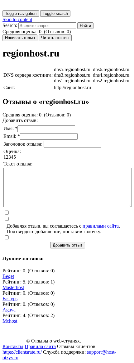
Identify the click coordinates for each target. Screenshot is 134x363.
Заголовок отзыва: (23, 144)
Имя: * (10, 128)
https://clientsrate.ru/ (22, 352)
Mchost (9, 321)
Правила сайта (40, 346)
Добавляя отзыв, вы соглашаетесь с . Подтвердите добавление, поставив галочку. (63, 228)
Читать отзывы (55, 37)
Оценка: (12, 151)
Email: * (11, 136)
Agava (9, 309)
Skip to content (17, 19)
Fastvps (9, 298)
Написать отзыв (20, 37)
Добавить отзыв (68, 245)
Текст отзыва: (17, 163)
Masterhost (13, 287)
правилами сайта (101, 226)
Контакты (12, 346)
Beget (8, 276)
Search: (9, 25)
